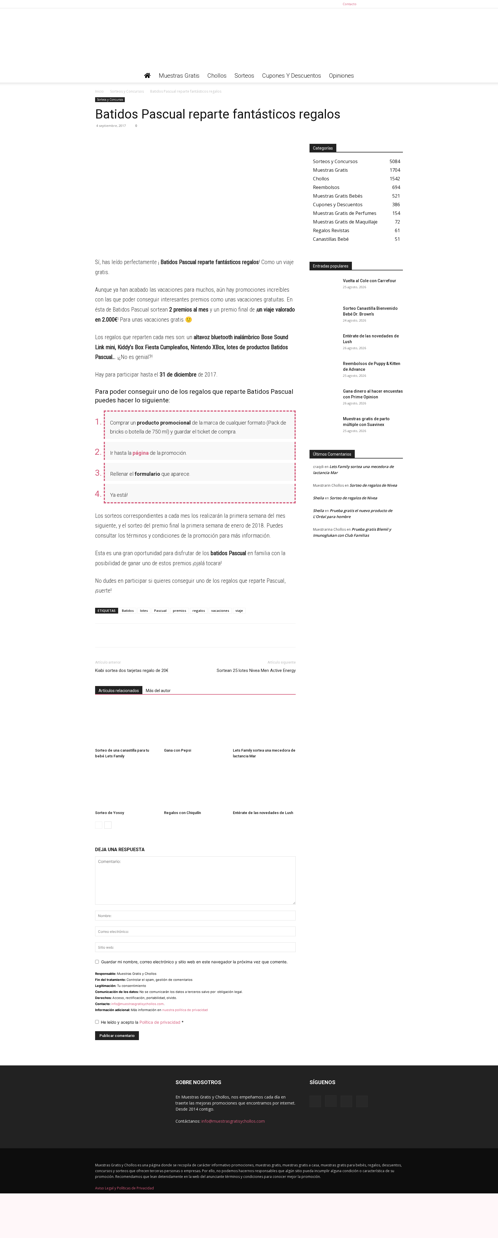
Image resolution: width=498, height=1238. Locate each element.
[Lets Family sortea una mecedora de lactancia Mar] (264, 724)
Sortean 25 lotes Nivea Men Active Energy (256, 670)
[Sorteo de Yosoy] (126, 786)
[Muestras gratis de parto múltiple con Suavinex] (324, 426)
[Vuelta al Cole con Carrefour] (324, 288)
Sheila (318, 497)
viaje (239, 610)
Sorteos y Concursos (127, 91)
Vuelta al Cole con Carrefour (369, 280)
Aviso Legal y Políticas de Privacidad (124, 1188)
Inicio (99, 91)
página (141, 453)
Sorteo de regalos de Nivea (373, 485)
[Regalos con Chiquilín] (195, 786)
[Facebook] (370, 4)
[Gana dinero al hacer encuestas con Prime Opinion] (324, 398)
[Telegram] (114, 138)
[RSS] (389, 4)
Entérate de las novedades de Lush (263, 813)
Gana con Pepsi (177, 750)
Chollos (217, 75)
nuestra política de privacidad (185, 1010)
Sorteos (244, 75)
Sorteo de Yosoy (109, 813)
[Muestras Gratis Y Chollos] (249, 38)
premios (179, 610)
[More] (154, 138)
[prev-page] (98, 825)
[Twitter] (398, 4)
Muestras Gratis (179, 75)
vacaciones (220, 610)
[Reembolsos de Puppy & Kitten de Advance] (324, 371)
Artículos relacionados (119, 690)
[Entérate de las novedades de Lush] (264, 786)
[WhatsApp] (101, 138)
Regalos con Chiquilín (182, 813)
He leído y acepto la (142, 1022)
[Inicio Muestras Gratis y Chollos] (147, 76)
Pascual (160, 610)
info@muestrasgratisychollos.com (137, 1004)
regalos (199, 610)
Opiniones (341, 75)
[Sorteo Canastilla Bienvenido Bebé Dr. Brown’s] (324, 315)
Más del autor (158, 690)
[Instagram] (379, 4)
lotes (144, 610)
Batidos (128, 610)
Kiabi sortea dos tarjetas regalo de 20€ (131, 670)
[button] (396, 76)
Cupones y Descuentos (291, 75)
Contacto (349, 4)
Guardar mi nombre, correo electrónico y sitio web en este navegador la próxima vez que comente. (194, 961)
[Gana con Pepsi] (195, 724)
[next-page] (108, 825)
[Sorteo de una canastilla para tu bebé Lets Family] (126, 724)
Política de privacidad (160, 1022)
